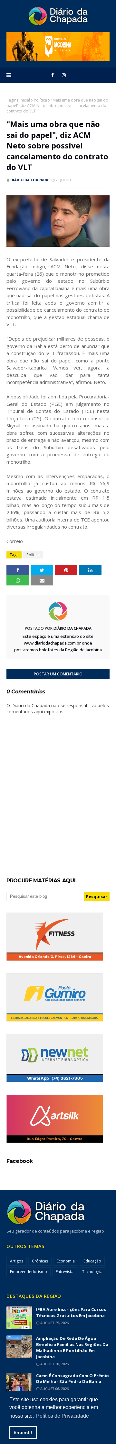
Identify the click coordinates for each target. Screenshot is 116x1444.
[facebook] (52, 75)
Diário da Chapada (29, 179)
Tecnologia (92, 1271)
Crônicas (40, 1261)
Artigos (16, 1261)
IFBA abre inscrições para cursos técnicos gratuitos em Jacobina (71, 1312)
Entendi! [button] (23, 1432)
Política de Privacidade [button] (62, 1416)
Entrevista (64, 1271)
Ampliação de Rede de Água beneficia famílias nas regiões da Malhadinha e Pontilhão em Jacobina (72, 1347)
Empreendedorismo (28, 1271)
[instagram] (63, 75)
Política (40, 100)
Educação (92, 1261)
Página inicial (18, 100)
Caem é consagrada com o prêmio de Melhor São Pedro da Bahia (72, 1379)
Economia (66, 1261)
